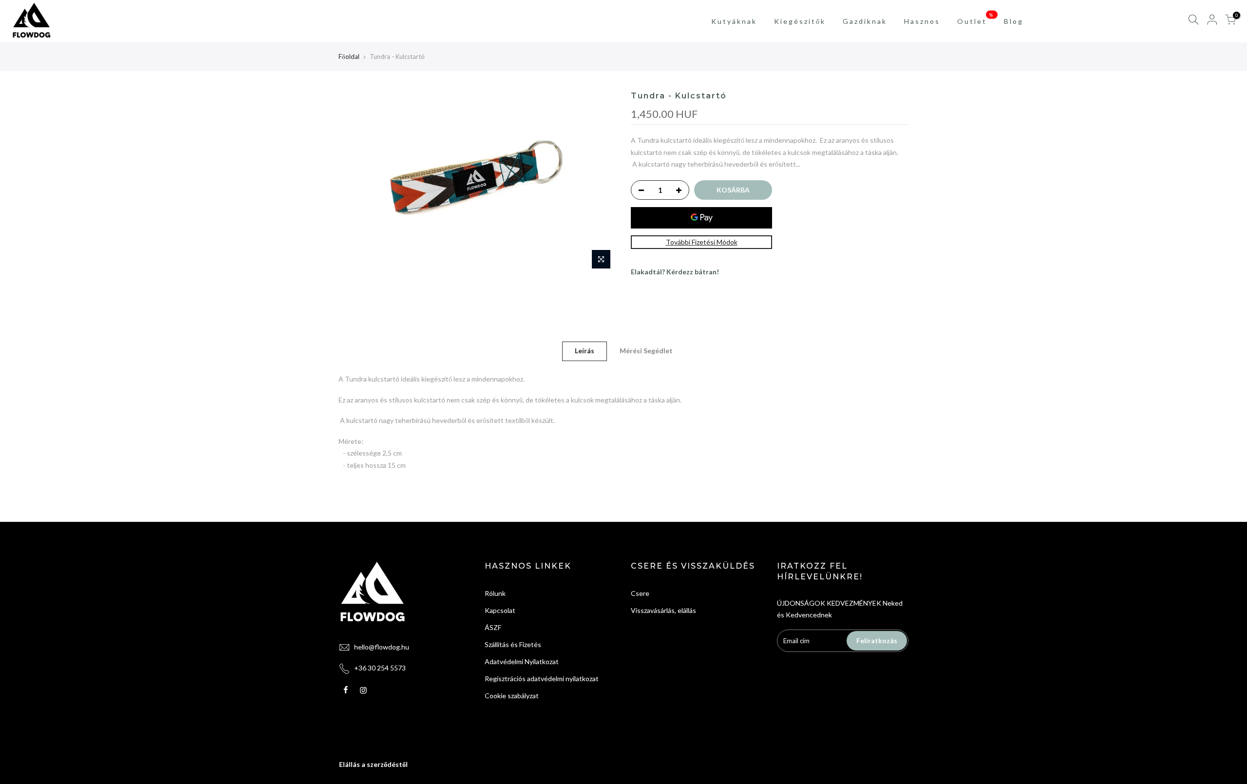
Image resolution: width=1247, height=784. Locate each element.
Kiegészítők (800, 21)
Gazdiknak (865, 21)
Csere (640, 593)
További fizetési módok (701, 242)
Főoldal (349, 56)
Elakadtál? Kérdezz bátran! (675, 272)
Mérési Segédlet (646, 350)
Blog (1013, 21)
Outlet (976, 18)
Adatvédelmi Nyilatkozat (522, 661)
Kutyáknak (734, 21)
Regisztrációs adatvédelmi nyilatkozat (542, 678)
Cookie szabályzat (512, 695)
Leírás (584, 350)
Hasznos (922, 21)
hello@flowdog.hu (381, 647)
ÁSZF (493, 627)
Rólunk (495, 593)
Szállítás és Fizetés (513, 644)
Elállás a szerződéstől (373, 764)
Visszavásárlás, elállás (663, 610)
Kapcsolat (500, 610)
